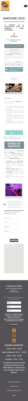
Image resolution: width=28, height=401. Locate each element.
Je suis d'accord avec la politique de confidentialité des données (14, 320)
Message (6, 231)
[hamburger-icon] (25, 6)
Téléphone (7, 226)
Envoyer (14, 240)
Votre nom (7, 217)
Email (6, 222)
